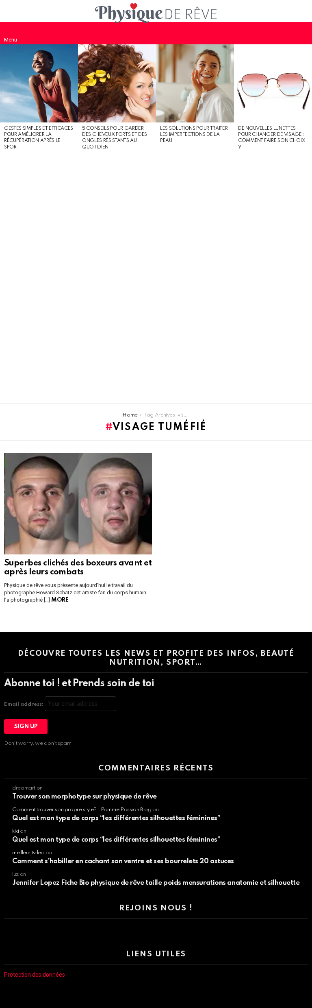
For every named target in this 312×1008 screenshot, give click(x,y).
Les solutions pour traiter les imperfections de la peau (194, 135)
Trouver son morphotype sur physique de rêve (84, 796)
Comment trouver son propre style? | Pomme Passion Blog (82, 809)
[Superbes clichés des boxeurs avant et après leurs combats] (78, 503)
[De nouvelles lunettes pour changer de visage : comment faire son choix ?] (273, 83)
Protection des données (34, 974)
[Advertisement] (39, 277)
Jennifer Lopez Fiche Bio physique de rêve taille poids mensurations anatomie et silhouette (156, 882)
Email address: (24, 704)
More (59, 600)
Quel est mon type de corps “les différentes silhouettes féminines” (116, 818)
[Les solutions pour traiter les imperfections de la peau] (195, 83)
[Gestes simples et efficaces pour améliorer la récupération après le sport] (39, 83)
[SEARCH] (301, 33)
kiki (15, 831)
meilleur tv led (28, 852)
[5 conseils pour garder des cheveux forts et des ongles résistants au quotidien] (117, 83)
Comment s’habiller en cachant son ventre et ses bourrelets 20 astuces (123, 861)
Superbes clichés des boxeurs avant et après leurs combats (78, 567)
